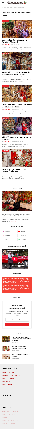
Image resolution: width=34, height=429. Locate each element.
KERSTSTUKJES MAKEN (8, 378)
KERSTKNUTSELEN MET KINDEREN (11, 375)
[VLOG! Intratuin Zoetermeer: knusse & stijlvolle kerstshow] (17, 93)
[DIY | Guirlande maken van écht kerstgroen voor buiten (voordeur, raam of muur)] (6, 339)
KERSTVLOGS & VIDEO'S (8, 423)
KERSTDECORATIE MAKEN (8, 372)
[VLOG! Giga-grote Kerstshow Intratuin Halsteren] (17, 158)
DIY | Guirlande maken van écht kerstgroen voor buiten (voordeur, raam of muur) (21, 338)
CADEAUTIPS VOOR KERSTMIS (10, 411)
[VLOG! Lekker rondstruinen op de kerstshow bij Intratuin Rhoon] (17, 61)
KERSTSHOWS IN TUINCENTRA (10, 420)
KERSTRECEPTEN (6, 417)
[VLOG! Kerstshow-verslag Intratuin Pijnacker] (17, 126)
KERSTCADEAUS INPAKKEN (9, 414)
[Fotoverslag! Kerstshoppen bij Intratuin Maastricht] (17, 29)
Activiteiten (6, 53)
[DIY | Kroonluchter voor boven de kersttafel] (6, 356)
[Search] (31, 2)
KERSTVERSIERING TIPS (8, 384)
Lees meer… (13, 221)
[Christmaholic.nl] (17, 2)
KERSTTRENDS (6, 381)
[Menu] (3, 2)
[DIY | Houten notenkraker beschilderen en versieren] (6, 348)
